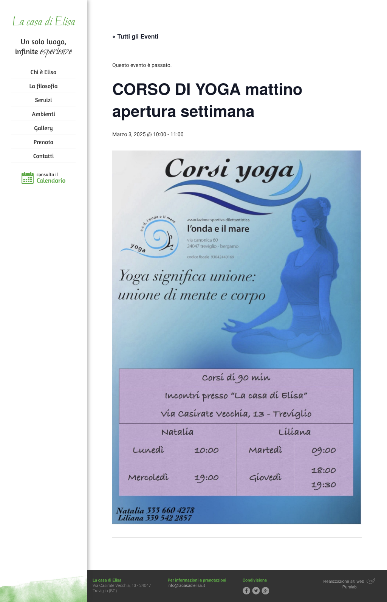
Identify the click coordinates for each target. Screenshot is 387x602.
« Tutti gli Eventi (135, 36)
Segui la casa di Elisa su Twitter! (256, 590)
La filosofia (43, 86)
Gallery (43, 128)
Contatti (43, 156)
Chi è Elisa (44, 72)
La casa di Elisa (43, 22)
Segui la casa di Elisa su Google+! (265, 590)
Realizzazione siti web (343, 581)
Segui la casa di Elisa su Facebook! (246, 590)
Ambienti (43, 114)
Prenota (44, 142)
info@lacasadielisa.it (186, 585)
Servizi (43, 100)
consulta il (51, 178)
